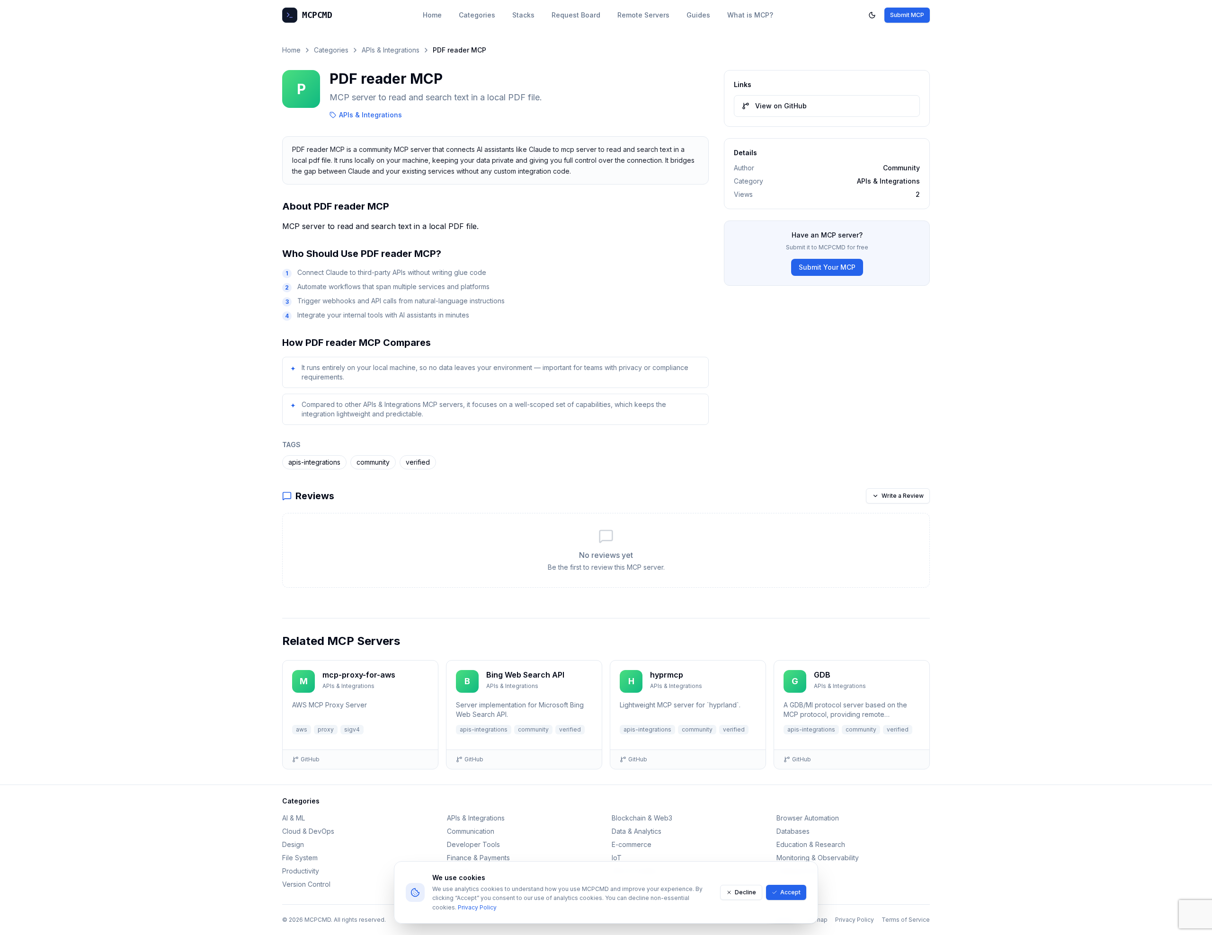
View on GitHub (781, 106)
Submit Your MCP (827, 267)
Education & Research (810, 844)
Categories (477, 15)
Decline (745, 892)
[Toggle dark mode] (872, 15)
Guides (698, 15)
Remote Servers (643, 15)
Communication (470, 831)
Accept (790, 892)
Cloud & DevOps (308, 831)
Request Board (576, 15)
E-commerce (631, 844)
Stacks (523, 15)
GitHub (310, 759)
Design (293, 844)
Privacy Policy (477, 907)
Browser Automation (807, 818)
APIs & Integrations (390, 50)
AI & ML (293, 818)
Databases (793, 831)
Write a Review (903, 495)
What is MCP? (750, 15)
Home (432, 15)
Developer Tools (473, 844)
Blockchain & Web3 (642, 818)
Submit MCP (907, 14)
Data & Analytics (636, 831)
